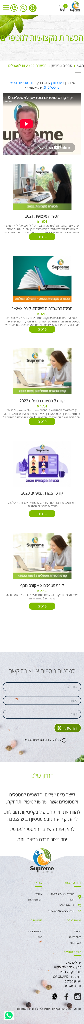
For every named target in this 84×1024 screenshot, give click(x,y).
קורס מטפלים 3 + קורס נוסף (42, 585)
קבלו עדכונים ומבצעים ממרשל (42, 739)
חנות (40, 937)
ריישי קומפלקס (74, 981)
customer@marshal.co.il (61, 911)
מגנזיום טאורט (74, 986)
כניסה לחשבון (32, 8)
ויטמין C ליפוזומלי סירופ (68, 967)
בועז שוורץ (57, 83)
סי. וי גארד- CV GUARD (68, 976)
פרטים (42, 236)
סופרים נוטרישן (61, 65)
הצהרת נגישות (35, 899)
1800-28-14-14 (14, 8)
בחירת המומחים (35, 931)
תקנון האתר (75, 942)
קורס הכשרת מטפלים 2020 (42, 493)
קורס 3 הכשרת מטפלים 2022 (42, 400)
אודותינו (38, 894)
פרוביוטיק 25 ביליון (71, 972)
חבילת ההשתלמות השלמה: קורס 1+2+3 (42, 308)
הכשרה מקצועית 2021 (42, 216)
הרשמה (69, 728)
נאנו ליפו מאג (74, 962)
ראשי (80, 65)
